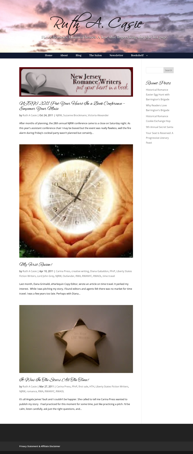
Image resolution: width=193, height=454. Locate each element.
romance (32, 391)
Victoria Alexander (98, 115)
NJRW (59, 115)
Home (48, 55)
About (64, 55)
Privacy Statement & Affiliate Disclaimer (39, 446)
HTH (91, 386)
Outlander (68, 276)
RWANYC (87, 276)
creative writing (80, 271)
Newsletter (116, 55)
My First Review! (35, 265)
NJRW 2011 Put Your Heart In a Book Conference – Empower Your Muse (72, 106)
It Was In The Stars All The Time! (54, 380)
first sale (83, 386)
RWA (78, 276)
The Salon (95, 55)
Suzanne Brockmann (75, 115)
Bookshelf (137, 55)
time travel (109, 276)
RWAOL (97, 276)
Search (168, 70)
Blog (78, 55)
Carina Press (63, 271)
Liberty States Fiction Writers (112, 386)
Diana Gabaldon (99, 271)
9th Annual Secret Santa (159, 127)
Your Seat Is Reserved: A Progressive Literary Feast (159, 137)
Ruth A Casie (30, 115)
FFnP (112, 271)
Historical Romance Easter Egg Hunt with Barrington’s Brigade (158, 94)
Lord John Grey (45, 276)
